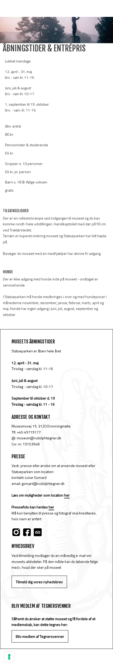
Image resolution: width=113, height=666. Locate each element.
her (67, 495)
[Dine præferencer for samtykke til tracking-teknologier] (9, 657)
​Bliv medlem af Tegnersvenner (40, 636)
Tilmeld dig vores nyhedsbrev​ (39, 582)
